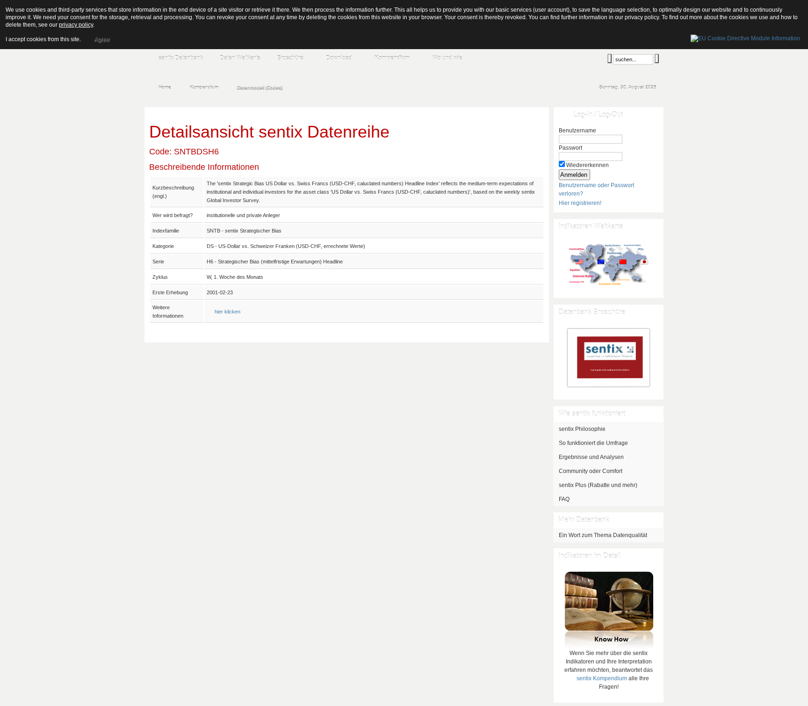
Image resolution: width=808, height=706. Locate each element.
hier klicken (227, 311)
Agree (101, 39)
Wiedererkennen (587, 165)
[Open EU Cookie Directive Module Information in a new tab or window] (745, 37)
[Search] (609, 58)
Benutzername (577, 130)
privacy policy (76, 25)
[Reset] (657, 58)
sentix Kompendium (602, 678)
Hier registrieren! (580, 203)
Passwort (570, 148)
